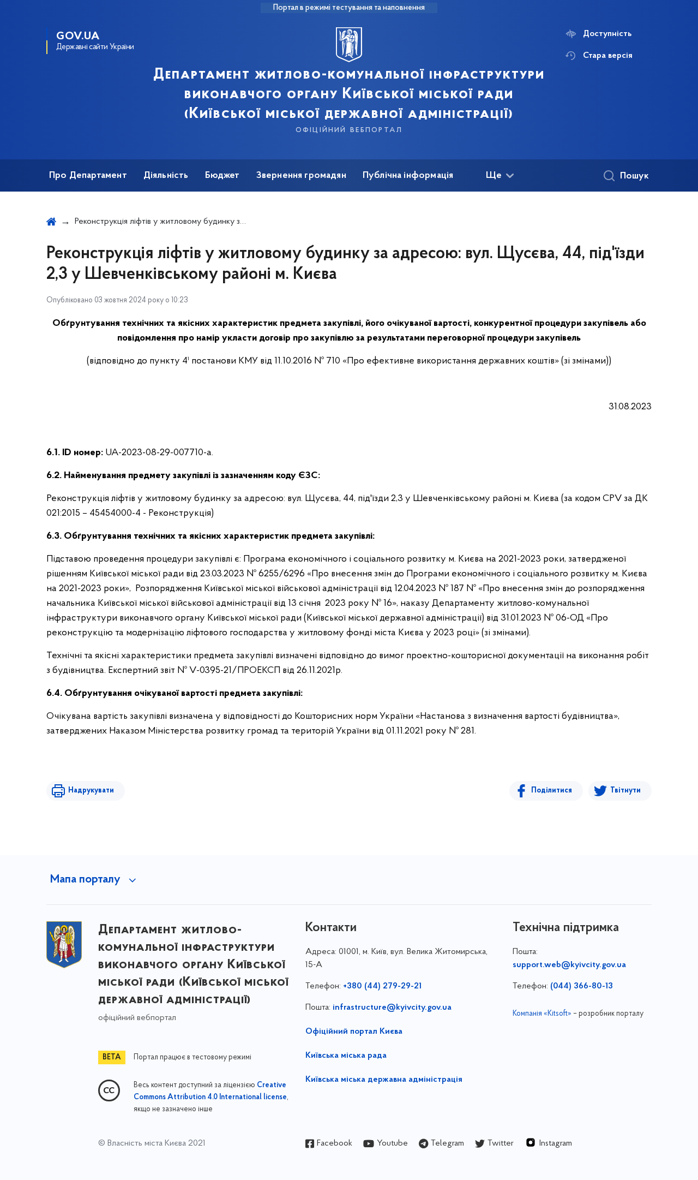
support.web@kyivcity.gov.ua (569, 965)
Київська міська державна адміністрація (383, 1079)
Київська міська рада (346, 1055)
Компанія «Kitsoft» (542, 1014)
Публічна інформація (408, 176)
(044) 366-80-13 (581, 986)
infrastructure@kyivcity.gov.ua (392, 1007)
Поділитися (551, 790)
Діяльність (166, 176)
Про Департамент (88, 176)
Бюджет (222, 176)
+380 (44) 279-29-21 (382, 986)
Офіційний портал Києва (353, 1031)
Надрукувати (91, 790)
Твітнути (625, 790)
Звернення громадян (301, 176)
